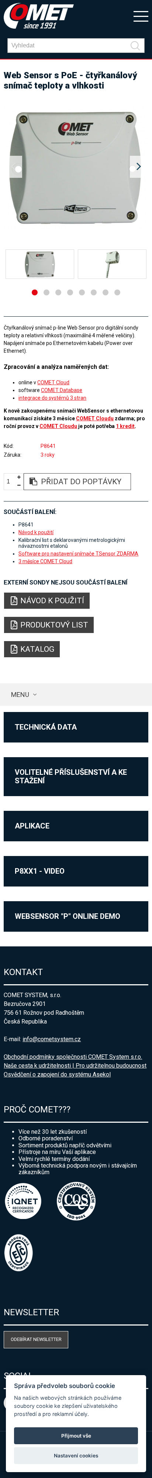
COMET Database (61, 390)
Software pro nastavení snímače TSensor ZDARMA (78, 554)
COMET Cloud (53, 382)
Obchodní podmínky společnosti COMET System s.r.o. (73, 1056)
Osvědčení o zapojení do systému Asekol (57, 1074)
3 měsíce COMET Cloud (45, 561)
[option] (76, 167)
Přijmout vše (76, 1436)
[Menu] (141, 16)
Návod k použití (35, 532)
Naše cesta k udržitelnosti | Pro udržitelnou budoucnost (75, 1065)
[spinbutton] (11, 482)
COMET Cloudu (95, 418)
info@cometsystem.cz (52, 1039)
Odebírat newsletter (36, 1339)
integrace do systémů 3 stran (52, 398)
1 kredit (125, 426)
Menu (20, 694)
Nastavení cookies (76, 1456)
